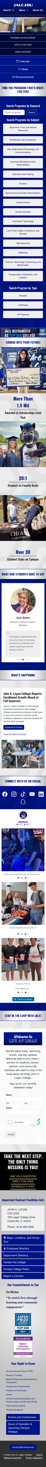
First (7, 1103)
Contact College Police (16, 1269)
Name (9, 1095)
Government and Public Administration (23, 192)
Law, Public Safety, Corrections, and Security (23, 232)
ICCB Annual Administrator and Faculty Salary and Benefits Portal (21, 1400)
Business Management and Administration (23, 163)
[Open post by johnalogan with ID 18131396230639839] (23, 849)
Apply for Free (23, 44)
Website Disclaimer (12, 1457)
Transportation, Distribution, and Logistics (23, 276)
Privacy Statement (34, 1457)
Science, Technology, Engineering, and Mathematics (23, 263)
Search (7, 10)
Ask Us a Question (23, 1176)
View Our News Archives (14, 734)
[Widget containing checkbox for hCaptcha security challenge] (23, 1122)
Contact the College (14, 1262)
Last (25, 1103)
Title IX (39, 1454)
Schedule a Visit (23, 1186)
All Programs (23, 314)
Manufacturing (23, 243)
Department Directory (15, 1255)
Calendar (24, 61)
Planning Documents (15, 1405)
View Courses (23, 51)
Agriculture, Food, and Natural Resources (23, 129)
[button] (18, 659)
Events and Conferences (22, 1417)
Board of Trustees (14, 1375)
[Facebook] (4, 793)
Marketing (23, 252)
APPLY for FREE (23, 1181)
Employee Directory (17, 1248)
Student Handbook (14, 1409)
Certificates (23, 305)
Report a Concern (13, 1276)
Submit (11, 1134)
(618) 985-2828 (25, 1227)
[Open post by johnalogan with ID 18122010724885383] (23, 903)
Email (9, 1108)
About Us (38, 10)
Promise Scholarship (23, 37)
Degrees (23, 295)
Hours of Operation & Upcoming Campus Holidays (20, 1427)
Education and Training (23, 174)
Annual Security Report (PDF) (19, 1371)
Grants (9, 1394)
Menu (22, 10)
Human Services (23, 211)
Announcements (24, 77)
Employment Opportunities (18, 1386)
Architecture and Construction (23, 139)
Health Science (23, 202)
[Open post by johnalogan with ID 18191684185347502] (23, 959)
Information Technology (23, 221)
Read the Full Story (13, 727)
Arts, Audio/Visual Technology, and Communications (23, 151)
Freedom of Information (16, 1390)
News (24, 69)
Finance (23, 183)
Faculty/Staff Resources (23, 1447)
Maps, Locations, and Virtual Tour (21, 1239)
